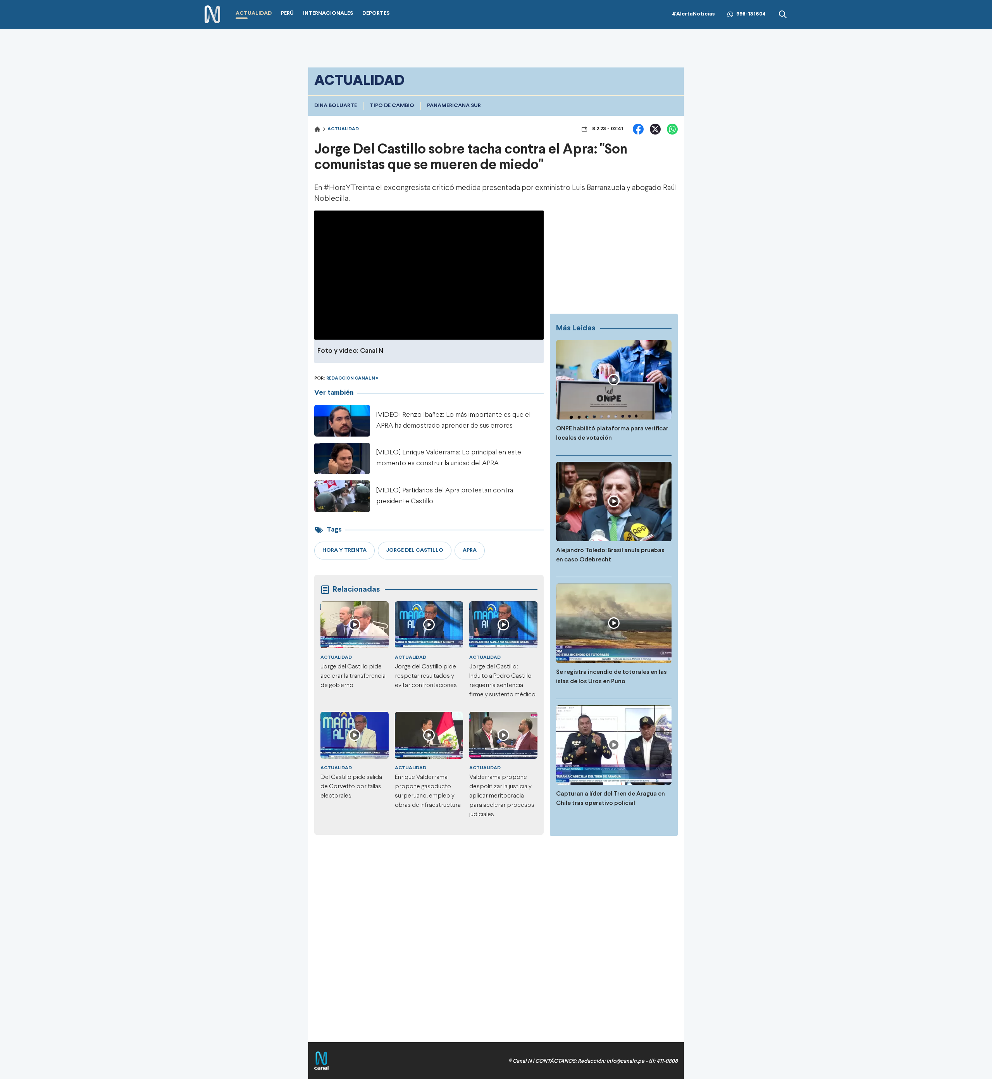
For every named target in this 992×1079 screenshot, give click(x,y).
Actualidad (343, 129)
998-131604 (751, 14)
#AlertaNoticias (693, 14)
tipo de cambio (392, 105)
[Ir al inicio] (212, 14)
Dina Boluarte (335, 105)
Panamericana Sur (454, 105)
